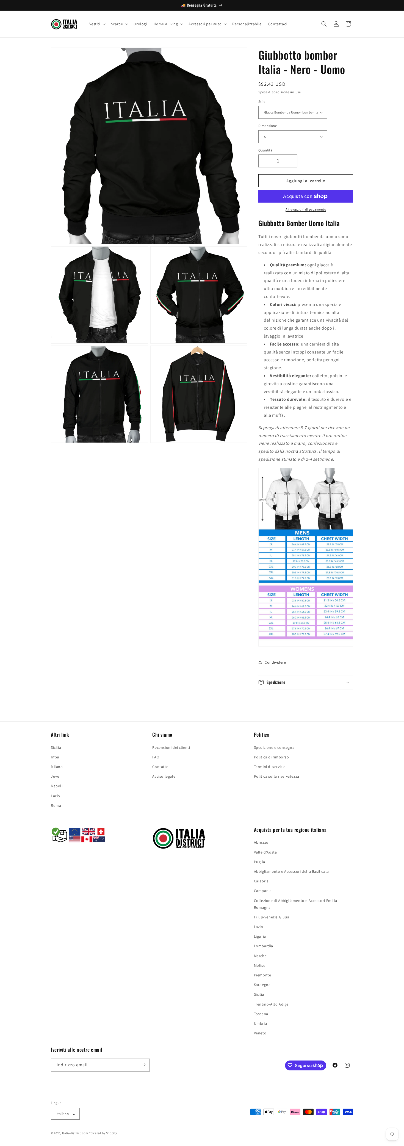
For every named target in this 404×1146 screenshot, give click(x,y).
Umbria (260, 1023)
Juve (55, 776)
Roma (56, 805)
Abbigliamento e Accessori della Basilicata (291, 871)
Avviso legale (163, 776)
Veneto (260, 1033)
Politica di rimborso (271, 756)
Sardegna (262, 984)
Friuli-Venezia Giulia (271, 917)
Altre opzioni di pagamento (306, 209)
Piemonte (262, 975)
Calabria (261, 881)
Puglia (259, 861)
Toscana (261, 1013)
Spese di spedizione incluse (279, 92)
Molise (259, 965)
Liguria (260, 936)
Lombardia (263, 946)
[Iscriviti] (143, 1064)
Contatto (160, 766)
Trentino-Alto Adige (271, 1004)
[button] (97, 24)
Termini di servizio (270, 766)
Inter (55, 756)
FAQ (155, 756)
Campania (263, 890)
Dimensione (267, 125)
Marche (260, 955)
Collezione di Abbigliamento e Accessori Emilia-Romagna (296, 904)
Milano (57, 766)
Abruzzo (261, 842)
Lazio (55, 795)
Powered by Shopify (103, 1133)
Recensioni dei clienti (171, 747)
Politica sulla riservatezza (276, 776)
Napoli (57, 785)
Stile (261, 101)
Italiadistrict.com (75, 1133)
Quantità (265, 150)
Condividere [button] (275, 662)
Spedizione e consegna (274, 747)
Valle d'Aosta (265, 852)
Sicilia (56, 747)
